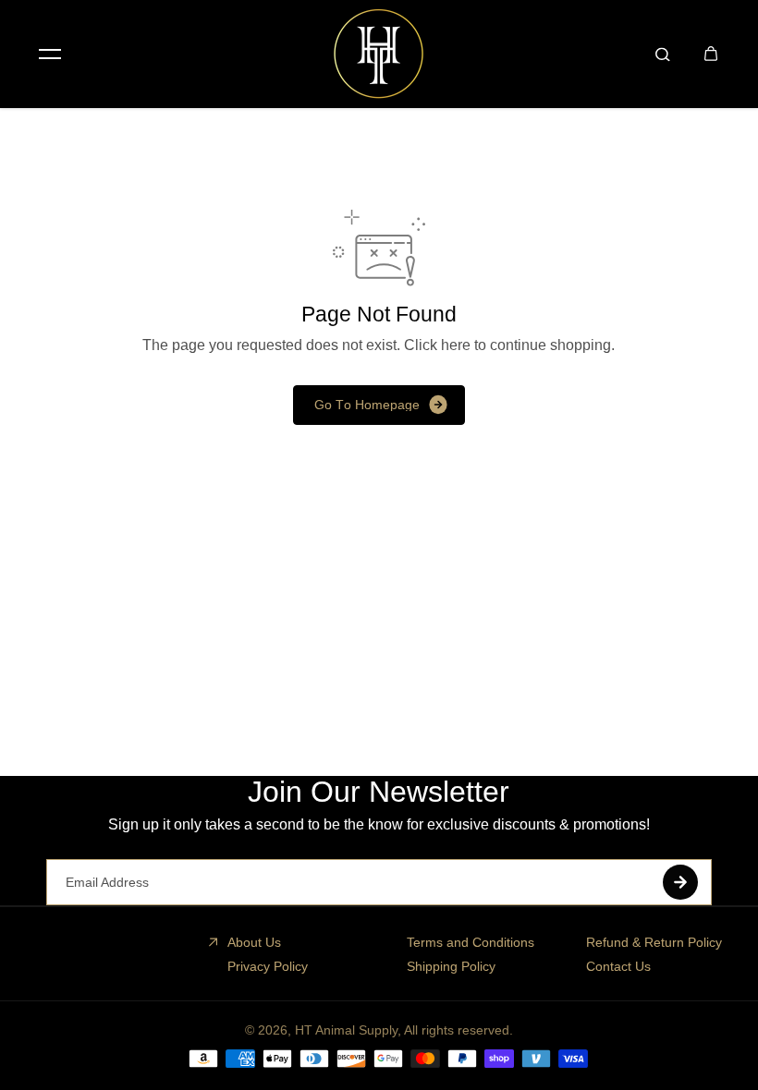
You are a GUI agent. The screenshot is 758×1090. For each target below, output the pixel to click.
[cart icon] (710, 53)
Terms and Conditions (470, 942)
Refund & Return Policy (654, 942)
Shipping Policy (451, 966)
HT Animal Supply (346, 1030)
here (456, 345)
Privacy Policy (267, 966)
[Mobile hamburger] (50, 53)
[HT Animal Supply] (379, 53)
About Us (254, 942)
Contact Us (618, 966)
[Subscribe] (680, 882)
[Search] (662, 53)
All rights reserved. (458, 1030)
